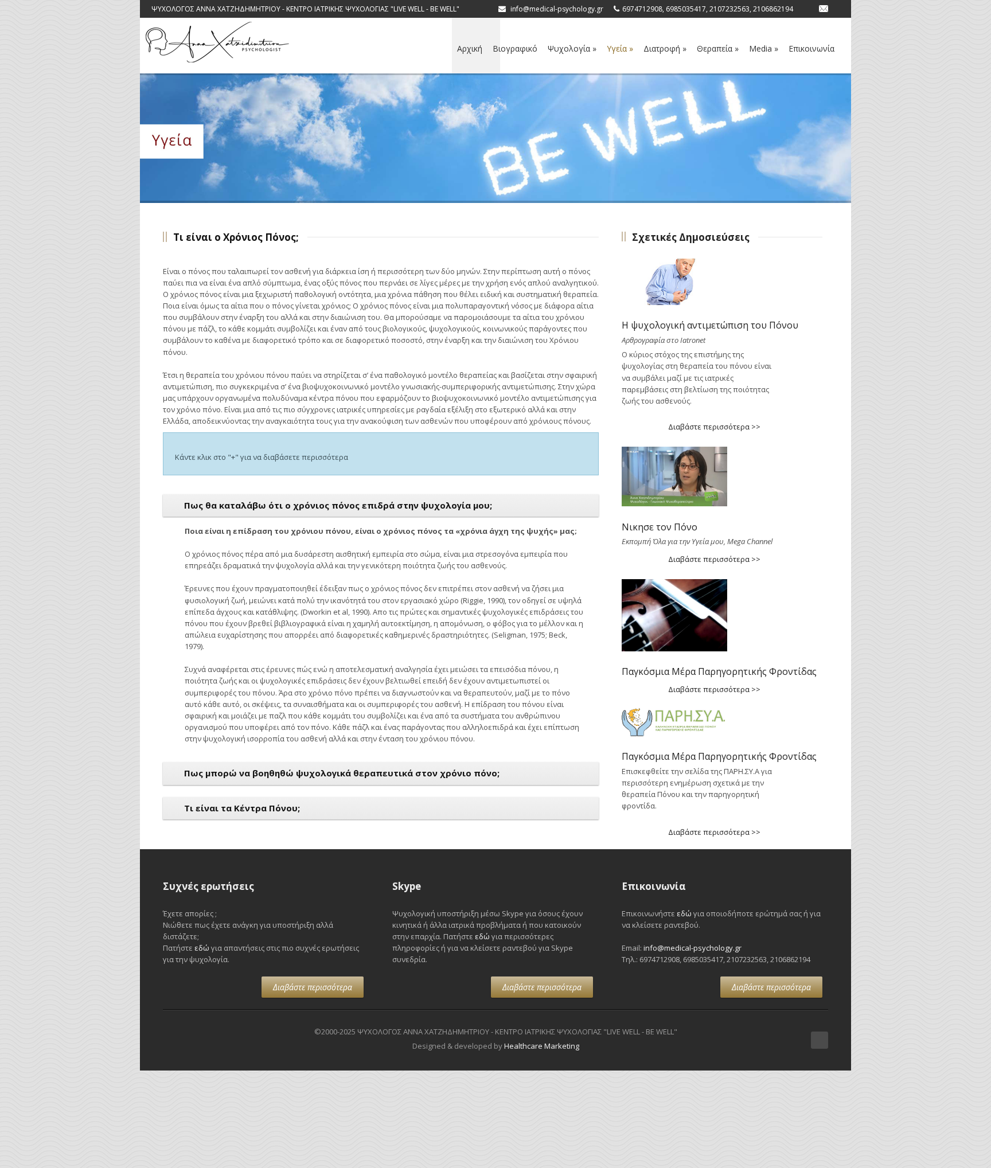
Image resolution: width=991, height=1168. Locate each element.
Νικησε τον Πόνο (659, 527)
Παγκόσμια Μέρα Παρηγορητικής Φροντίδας (719, 671)
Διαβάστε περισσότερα (312, 987)
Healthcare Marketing (541, 1046)
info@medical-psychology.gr (692, 948)
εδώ (201, 948)
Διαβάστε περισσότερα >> (714, 426)
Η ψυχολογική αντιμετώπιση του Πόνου (710, 325)
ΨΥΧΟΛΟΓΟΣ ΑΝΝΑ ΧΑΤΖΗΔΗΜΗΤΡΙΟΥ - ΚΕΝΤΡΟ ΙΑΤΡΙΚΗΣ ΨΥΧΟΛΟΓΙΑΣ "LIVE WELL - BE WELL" (305, 9)
